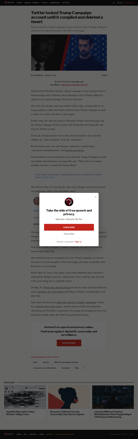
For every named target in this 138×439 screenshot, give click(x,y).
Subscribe (69, 227)
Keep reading (69, 234)
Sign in (78, 241)
